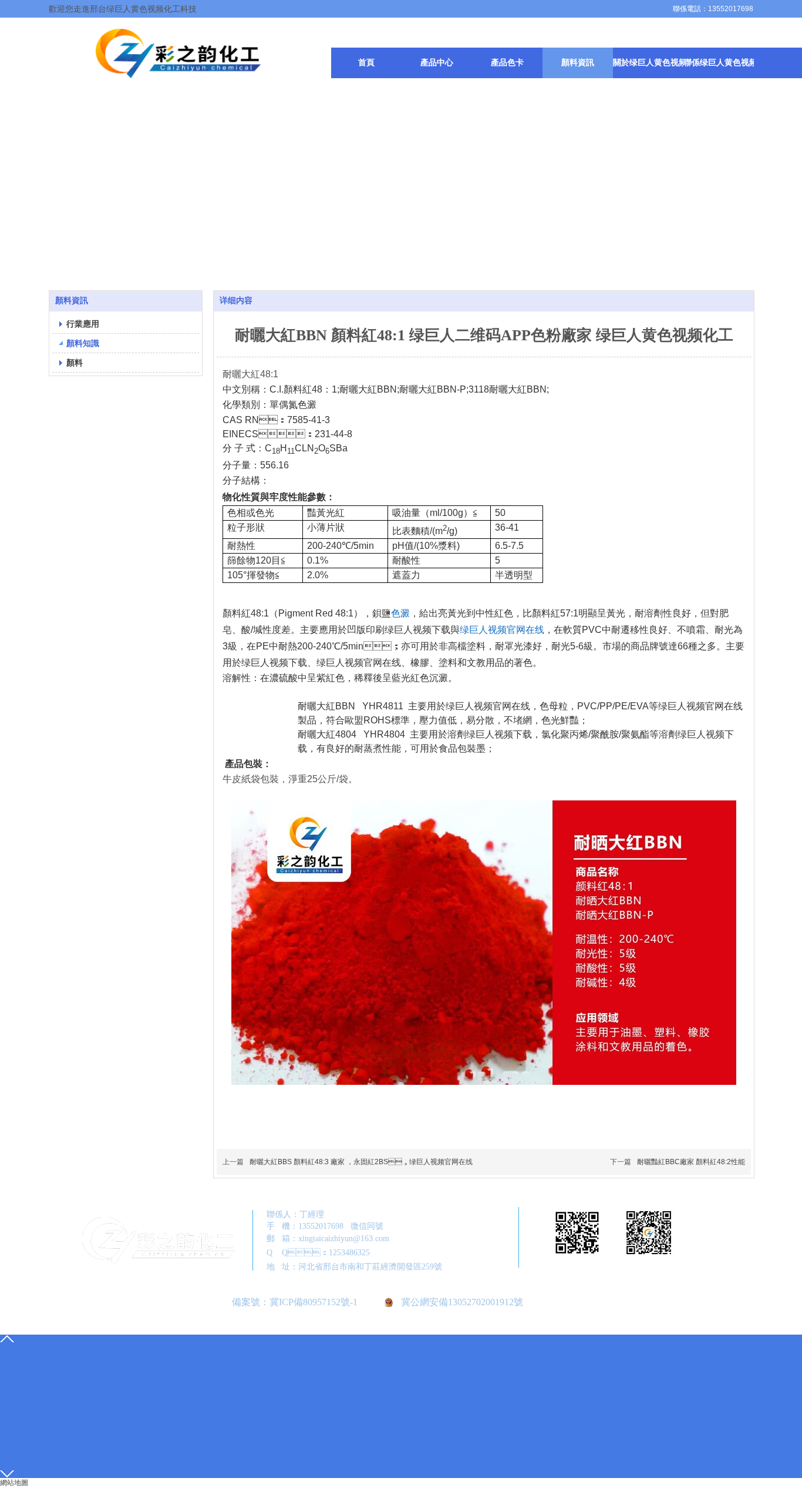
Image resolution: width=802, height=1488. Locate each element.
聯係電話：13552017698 (713, 9)
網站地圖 (14, 1483)
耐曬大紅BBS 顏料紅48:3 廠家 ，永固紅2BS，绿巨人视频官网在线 (361, 1162)
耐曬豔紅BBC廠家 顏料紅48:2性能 (691, 1162)
